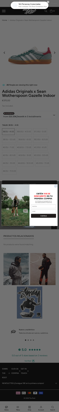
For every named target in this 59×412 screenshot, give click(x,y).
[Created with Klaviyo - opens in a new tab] (29, 227)
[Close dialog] (55, 186)
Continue (43, 216)
